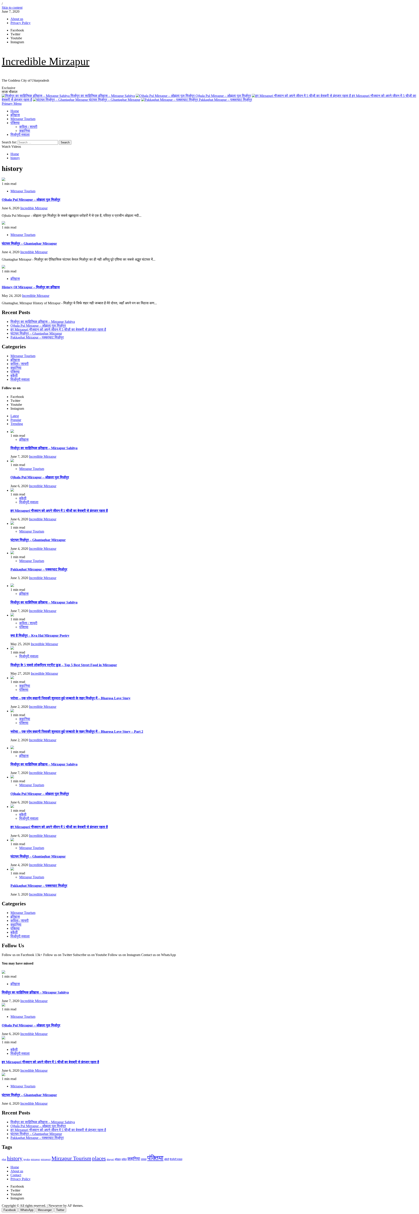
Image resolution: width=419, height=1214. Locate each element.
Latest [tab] (14, 416)
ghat (4, 1159)
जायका (143, 1159)
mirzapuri (46, 1159)
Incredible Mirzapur (45, 61)
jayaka (26, 1159)
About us (16, 19)
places (99, 1158)
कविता (124, 1159)
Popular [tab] (15, 420)
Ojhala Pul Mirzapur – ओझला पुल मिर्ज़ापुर (223, 96)
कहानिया (24, 130)
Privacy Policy (20, 23)
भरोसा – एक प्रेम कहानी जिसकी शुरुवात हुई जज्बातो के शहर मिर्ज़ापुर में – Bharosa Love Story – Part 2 (76, 731)
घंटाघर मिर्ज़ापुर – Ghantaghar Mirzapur (114, 99)
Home (14, 111)
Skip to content (12, 7)
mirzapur (35, 1159)
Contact (15, 1175)
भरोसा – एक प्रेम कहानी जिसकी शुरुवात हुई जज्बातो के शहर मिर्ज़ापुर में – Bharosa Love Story (70, 698)
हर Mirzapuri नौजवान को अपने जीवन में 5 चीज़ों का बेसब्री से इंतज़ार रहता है (58, 329)
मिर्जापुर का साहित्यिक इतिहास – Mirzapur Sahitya (102, 96)
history (14, 1158)
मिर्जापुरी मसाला (20, 134)
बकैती (14, 375)
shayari (110, 1159)
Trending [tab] (16, 424)
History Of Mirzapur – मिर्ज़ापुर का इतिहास (31, 287)
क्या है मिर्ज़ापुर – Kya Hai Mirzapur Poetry (39, 635)
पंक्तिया (15, 123)
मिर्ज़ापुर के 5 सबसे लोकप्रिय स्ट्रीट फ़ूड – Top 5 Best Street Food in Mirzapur (63, 665)
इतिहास (15, 115)
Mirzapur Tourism (22, 119)
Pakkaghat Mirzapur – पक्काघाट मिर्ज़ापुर (225, 99)
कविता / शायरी (28, 127)
